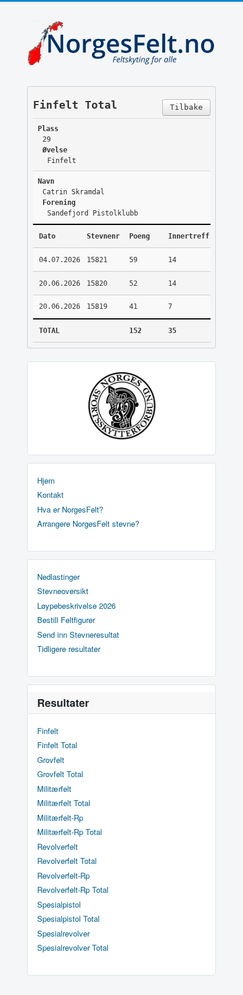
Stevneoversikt (62, 591)
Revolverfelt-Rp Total (73, 890)
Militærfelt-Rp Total (69, 832)
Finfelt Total (57, 745)
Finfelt (47, 731)
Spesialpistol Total (68, 919)
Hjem (46, 480)
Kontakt (50, 495)
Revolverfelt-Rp (63, 875)
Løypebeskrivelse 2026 (76, 606)
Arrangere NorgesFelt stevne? (88, 523)
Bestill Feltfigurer (66, 620)
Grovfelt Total (60, 774)
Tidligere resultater (68, 649)
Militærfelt (54, 789)
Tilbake (186, 107)
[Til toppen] (224, 976)
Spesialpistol (59, 904)
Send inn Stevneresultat (78, 634)
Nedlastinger (58, 577)
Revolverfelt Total (67, 861)
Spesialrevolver (63, 933)
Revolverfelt (57, 846)
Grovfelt (50, 760)
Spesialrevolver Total (73, 947)
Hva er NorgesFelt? (70, 509)
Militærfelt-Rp (60, 818)
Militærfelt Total (63, 803)
